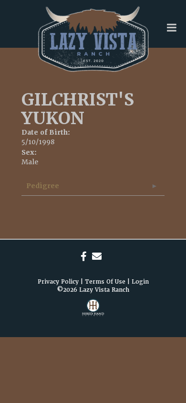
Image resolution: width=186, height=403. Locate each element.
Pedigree (42, 185)
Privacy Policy (58, 282)
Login (140, 282)
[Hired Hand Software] (93, 313)
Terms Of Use (105, 282)
